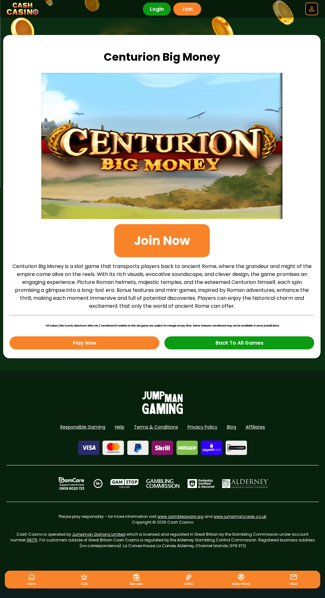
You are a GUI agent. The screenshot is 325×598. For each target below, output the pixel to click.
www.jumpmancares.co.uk (240, 516)
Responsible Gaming (82, 427)
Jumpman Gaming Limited (98, 534)
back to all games (239, 343)
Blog (231, 427)
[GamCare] (71, 483)
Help (119, 427)
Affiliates (255, 427)
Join (187, 9)
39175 (32, 540)
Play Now (84, 343)
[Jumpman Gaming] (162, 412)
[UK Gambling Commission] (162, 483)
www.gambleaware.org (180, 516)
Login (157, 9)
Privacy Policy (202, 427)
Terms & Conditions (156, 427)
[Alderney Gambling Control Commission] (245, 483)
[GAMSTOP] (124, 483)
